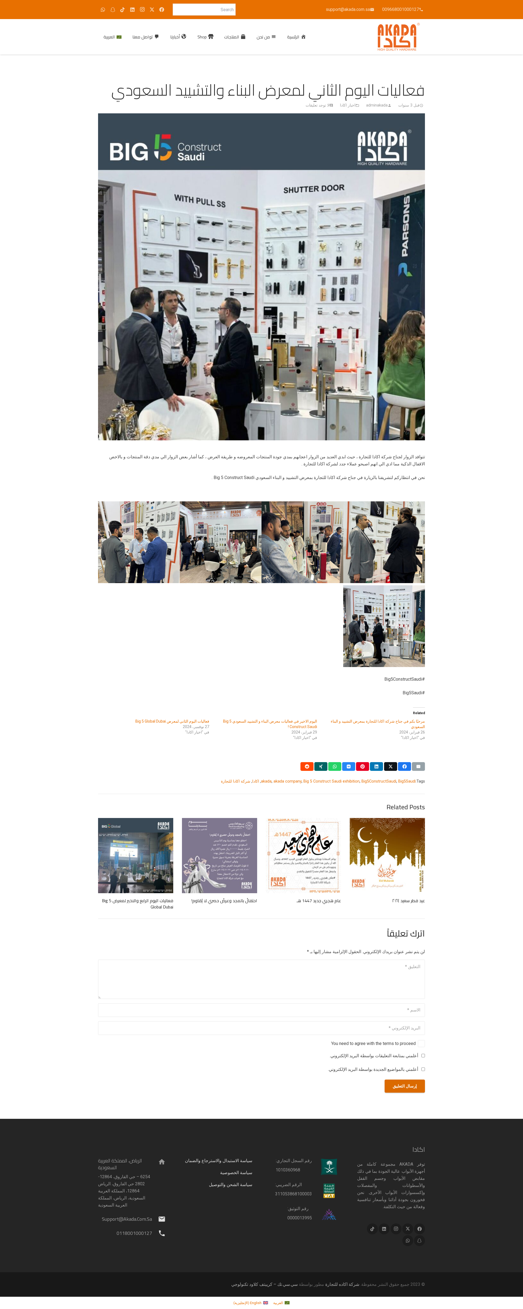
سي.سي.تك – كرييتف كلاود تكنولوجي (264, 1284)
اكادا (255, 781)
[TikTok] (122, 9)
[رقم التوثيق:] (325, 1214)
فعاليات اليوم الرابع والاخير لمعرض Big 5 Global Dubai (137, 903)
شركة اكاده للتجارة (342, 1284)
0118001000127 (134, 1233)
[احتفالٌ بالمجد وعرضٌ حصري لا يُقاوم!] (219, 855)
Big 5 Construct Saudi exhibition (331, 781)
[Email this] (418, 766)
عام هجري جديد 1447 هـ (319, 900)
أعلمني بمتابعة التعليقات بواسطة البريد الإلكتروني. (374, 1055)
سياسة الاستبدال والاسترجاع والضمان (218, 1160)
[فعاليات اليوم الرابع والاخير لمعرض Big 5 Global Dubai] (135, 855)
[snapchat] (113, 9)
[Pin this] (362, 766)
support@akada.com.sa (127, 1218)
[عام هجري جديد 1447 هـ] (303, 855)
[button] (220, 36)
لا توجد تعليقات (317, 105)
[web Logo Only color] (399, 37)
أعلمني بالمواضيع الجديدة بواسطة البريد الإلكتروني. (373, 1069)
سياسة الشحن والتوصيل (230, 1184)
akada (266, 781)
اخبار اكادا (347, 105)
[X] (152, 9)
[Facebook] (162, 9)
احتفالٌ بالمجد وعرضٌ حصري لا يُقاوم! (224, 900)
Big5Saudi (407, 781)
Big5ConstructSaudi (378, 781)
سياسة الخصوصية (236, 1172)
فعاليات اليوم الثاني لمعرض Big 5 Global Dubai (172, 721)
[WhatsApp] (103, 9)
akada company (287, 781)
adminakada (377, 105)
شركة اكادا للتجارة (235, 781)
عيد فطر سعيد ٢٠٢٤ (408, 900)
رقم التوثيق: (298, 1208)
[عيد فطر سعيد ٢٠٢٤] (387, 855)
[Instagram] (142, 9)
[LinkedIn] (132, 9)
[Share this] (404, 766)
